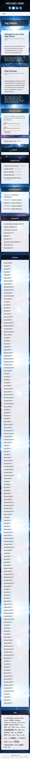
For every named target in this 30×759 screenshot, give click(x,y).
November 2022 (8, 397)
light (19, 730)
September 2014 (8, 691)
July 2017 (6, 589)
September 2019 (8, 511)
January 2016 (7, 643)
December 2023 (8, 358)
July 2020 (6, 481)
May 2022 (6, 415)
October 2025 (7, 292)
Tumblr (20, 8)
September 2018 (8, 547)
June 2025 (6, 304)
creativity (19, 58)
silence (5, 738)
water (21, 745)
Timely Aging (7, 244)
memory (7, 732)
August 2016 (7, 622)
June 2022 (6, 412)
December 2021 (8, 430)
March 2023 (7, 385)
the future (11, 741)
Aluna (6, 98)
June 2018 (6, 556)
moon (15, 732)
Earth (6, 724)
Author (8, 757)
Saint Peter (12, 61)
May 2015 (6, 667)
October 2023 (7, 364)
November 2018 (8, 541)
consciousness (13, 722)
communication (12, 58)
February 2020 (7, 496)
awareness (17, 718)
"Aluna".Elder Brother (10, 97)
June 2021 (6, 448)
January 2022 (7, 427)
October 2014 (7, 688)
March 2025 (7, 313)
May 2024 (6, 343)
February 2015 (7, 676)
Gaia (21, 724)
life (22, 59)
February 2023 (7, 388)
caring (6, 58)
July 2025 (6, 301)
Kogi (17, 99)
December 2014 (8, 682)
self (23, 735)
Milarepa (21, 99)
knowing (18, 59)
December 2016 (8, 610)
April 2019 (6, 526)
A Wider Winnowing (9, 174)
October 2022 (7, 400)
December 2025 (8, 286)
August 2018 (7, 550)
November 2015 (8, 649)
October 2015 (7, 652)
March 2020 (7, 493)
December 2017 (8, 574)
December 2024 (8, 322)
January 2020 (7, 499)
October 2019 (7, 508)
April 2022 (6, 418)
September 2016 (8, 619)
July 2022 (6, 409)
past (9, 735)
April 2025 (6, 310)
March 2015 (7, 673)
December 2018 (8, 538)
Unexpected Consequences (11, 165)
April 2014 (6, 700)
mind (12, 732)
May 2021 (6, 451)
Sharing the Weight (9, 171)
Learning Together (9, 168)
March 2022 (7, 421)
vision (16, 744)
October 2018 (7, 544)
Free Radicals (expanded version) (12, 177)
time (16, 741)
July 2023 (6, 373)
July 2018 (6, 553)
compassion (6, 722)
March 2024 (7, 349)
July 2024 (6, 337)
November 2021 (8, 433)
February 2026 (7, 280)
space (13, 737)
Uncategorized (8, 247)
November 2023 (8, 361)
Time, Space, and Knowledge (14, 57)
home (9, 727)
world (9, 746)
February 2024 (7, 352)
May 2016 (6, 631)
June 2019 (6, 520)
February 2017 (7, 604)
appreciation (9, 718)
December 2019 (8, 502)
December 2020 (8, 466)
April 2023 (6, 382)
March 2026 (7, 277)
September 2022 (8, 403)
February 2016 (7, 640)
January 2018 (7, 571)
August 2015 (7, 658)
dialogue (6, 59)
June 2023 (6, 376)
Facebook (9, 8)
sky (9, 738)
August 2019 (7, 514)
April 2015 (6, 670)
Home (4, 757)
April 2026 (6, 274)
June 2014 (6, 697)
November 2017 (8, 577)
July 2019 (6, 517)
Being (22, 718)
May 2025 (6, 307)
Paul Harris (6, 202)
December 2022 (8, 394)
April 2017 (6, 598)
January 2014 (7, 703)
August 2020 (7, 478)
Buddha (10, 98)
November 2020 (8, 469)
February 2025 (7, 316)
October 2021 (7, 436)
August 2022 (7, 406)
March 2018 (7, 565)
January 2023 (7, 391)
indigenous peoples (9, 99)
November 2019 (8, 505)
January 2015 (7, 679)
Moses (6, 61)
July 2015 (6, 661)
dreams (23, 722)
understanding (9, 745)
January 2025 (7, 319)
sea (21, 734)
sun (17, 738)
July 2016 (6, 625)
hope (13, 727)
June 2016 (6, 628)
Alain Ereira (20, 97)
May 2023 (6, 379)
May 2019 (6, 523)
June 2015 (6, 664)
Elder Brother (10, 71)
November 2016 (8, 613)
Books (12, 757)
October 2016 (7, 616)
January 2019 (7, 535)
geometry (12, 59)
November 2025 (8, 289)
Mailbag (6, 235)
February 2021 (7, 460)
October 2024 (7, 328)
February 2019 (7, 532)
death (19, 722)
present (13, 734)
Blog (15, 141)
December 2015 (8, 646)
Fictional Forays (8, 232)
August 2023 (7, 370)
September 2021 (8, 439)
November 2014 (8, 685)
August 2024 (7, 334)
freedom (11, 724)
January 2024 (7, 355)
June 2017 (6, 592)
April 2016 (6, 634)
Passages (6, 238)
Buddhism (6, 720)
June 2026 (6, 268)
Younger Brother (13, 102)
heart (5, 727)
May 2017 (6, 595)
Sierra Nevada (20, 101)
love (23, 729)
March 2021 (7, 457)
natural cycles (12, 101)
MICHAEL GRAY (15, 3)
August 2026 (7, 263)
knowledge (9, 729)
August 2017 (7, 586)
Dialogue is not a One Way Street (14, 35)
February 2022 (7, 424)
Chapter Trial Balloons (9, 227)
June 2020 (6, 484)
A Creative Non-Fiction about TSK (13, 224)
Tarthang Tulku (19, 61)
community (17, 720)
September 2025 (8, 295)
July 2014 (6, 694)
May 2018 (6, 559)
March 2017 (7, 601)
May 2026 (6, 271)
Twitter (13, 8)
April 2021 (6, 454)
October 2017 (7, 580)
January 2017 (7, 607)
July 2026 (6, 265)
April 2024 (6, 346)
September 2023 (8, 367)
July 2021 (6, 445)
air (4, 718)
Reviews (21, 757)
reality (17, 735)
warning (6, 102)
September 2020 (8, 475)
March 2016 (7, 637)
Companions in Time (12, 96)
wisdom (5, 746)
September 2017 (8, 583)
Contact (25, 757)
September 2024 (8, 331)
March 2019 (7, 529)
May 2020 (6, 487)
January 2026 (7, 283)
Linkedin (17, 8)
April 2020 (6, 490)
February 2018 (7, 568)
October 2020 (7, 472)
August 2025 (7, 298)
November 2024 (8, 325)
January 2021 (7, 463)
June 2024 (6, 340)
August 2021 (7, 442)
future (17, 724)
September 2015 (8, 655)
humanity (18, 727)
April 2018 (6, 562)
